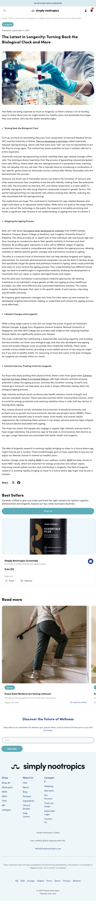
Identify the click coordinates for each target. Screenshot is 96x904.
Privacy (66, 880)
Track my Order (49, 804)
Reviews (27, 796)
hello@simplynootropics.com (48, 848)
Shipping (48, 786)
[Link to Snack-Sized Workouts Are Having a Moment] (45, 644)
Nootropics (7, 787)
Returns (77, 880)
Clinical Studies (26, 807)
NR (3, 805)
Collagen (6, 809)
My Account (48, 797)
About (26, 787)
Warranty (49, 790)
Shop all (48, 511)
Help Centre (26, 815)
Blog (11, 18)
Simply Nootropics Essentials (21, 560)
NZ (16, 880)
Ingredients (28, 800)
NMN (4, 791)
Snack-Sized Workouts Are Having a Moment (27, 693)
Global (40, 880)
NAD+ (5, 796)
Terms (57, 880)
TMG (4, 800)
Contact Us (48, 820)
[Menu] (4, 10)
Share (5, 482)
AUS (23, 880)
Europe (30, 880)
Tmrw (49, 880)
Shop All (6, 782)
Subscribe (12, 748)
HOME (4, 18)
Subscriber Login (49, 812)
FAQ (25, 782)
